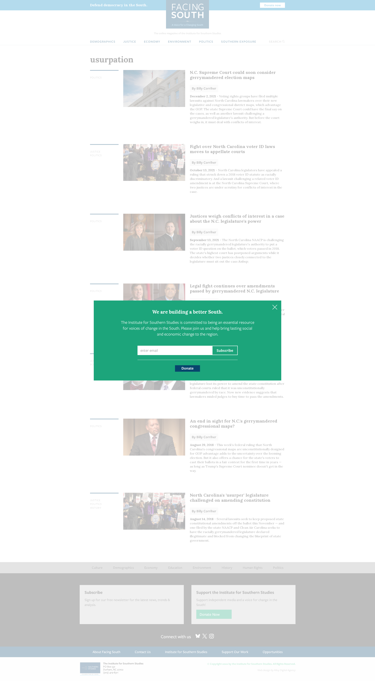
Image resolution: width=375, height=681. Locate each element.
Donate (187, 368)
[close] (274, 307)
